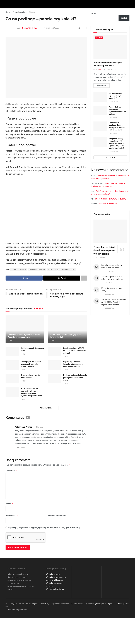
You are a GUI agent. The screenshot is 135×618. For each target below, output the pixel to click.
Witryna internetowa (57, 515)
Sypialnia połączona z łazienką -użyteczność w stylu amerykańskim (73, 364)
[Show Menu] (7, 4)
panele (23, 269)
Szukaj (93, 13)
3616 (66, 383)
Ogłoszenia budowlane (60, 603)
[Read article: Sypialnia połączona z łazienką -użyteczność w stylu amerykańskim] (54, 365)
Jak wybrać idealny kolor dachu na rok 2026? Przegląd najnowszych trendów (113, 302)
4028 (53, 340)
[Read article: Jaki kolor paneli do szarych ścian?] (12, 351)
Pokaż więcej (46, 408)
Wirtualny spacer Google (56, 577)
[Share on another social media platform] (84, 278)
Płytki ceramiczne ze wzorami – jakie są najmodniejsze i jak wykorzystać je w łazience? (32, 392)
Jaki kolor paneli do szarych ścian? (32, 349)
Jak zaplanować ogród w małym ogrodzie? (115, 95)
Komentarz (11, 470)
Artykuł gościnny (123, 603)
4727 (23, 354)
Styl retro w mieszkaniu (108, 203)
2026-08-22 (114, 101)
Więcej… (110, 603)
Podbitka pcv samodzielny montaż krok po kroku (111, 266)
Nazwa (9, 503)
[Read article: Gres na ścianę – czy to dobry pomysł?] (12, 378)
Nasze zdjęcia (31, 603)
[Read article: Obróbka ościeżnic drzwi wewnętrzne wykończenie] (110, 231)
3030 (10, 340)
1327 (23, 381)
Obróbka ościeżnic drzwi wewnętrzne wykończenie (104, 250)
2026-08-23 (108, 69)
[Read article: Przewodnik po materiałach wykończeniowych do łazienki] (100, 110)
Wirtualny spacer (53, 574)
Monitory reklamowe (54, 580)
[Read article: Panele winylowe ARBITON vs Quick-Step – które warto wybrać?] (54, 351)
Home (8, 12)
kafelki (14, 269)
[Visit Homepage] (67, 4)
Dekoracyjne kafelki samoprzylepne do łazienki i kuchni (65, 335)
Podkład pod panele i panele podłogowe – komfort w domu (75, 377)
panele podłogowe (37, 269)
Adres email (12, 515)
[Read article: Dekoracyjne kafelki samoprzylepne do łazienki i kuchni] (67, 329)
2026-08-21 (114, 117)
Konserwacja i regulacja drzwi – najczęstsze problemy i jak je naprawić (117, 126)
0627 (23, 399)
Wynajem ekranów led (55, 589)
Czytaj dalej (103, 85)
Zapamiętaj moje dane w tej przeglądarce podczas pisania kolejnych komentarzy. (44, 527)
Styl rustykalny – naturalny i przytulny (110, 198)
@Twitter (89, 603)
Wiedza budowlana (19, 12)
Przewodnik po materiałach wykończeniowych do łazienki (117, 110)
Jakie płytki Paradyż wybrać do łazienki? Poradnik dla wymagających (24, 335)
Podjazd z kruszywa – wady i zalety (112, 289)
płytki (50, 269)
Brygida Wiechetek (29, 28)
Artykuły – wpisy (17, 603)
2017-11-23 (46, 28)
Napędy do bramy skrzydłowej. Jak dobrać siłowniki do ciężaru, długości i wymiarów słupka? (117, 143)
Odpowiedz (21, 448)
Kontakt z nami (77, 603)
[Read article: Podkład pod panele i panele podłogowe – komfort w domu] (54, 378)
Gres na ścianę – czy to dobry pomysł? (30, 376)
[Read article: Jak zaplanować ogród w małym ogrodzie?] (100, 97)
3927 (66, 356)
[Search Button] (128, 4)
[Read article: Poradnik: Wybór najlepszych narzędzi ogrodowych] (110, 47)
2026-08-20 (114, 151)
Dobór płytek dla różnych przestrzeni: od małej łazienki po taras (31, 364)
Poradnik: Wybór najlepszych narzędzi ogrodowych (107, 64)
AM (100, 69)
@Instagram (99, 603)
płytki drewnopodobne (65, 269)
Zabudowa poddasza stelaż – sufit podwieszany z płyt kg (113, 277)
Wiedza (32, 12)
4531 (66, 370)
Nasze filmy (44, 603)
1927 (23, 370)
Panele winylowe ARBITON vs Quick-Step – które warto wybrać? (74, 350)
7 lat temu (39, 427)
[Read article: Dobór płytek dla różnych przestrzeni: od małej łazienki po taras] (12, 365)
